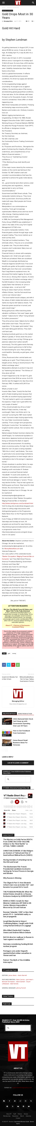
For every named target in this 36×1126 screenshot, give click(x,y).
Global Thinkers (8, 996)
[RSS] (31, 1101)
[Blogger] (4, 1101)
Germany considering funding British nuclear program (18, 945)
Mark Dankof (20, 982)
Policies (20, 1114)
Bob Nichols (14, 984)
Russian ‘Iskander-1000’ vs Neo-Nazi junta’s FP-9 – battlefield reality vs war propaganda (18, 914)
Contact (18, 1118)
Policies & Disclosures (22, 625)
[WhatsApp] (18, 665)
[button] (3, 2)
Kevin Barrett (22, 975)
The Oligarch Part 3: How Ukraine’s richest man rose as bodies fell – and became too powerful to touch (18, 885)
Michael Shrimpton (8, 982)
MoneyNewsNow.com (12, 549)
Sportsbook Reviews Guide (21, 1121)
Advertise (28, 1116)
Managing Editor (8, 21)
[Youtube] (29, 1107)
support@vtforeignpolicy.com (22, 1087)
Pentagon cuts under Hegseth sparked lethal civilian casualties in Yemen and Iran (17, 953)
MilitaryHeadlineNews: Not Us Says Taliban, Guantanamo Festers (27, 679)
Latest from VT (8, 835)
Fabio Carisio (20, 979)
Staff (14, 1114)
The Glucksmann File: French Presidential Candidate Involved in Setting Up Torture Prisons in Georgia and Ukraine (18, 870)
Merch (22, 1116)
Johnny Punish (21, 988)
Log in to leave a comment (18, 763)
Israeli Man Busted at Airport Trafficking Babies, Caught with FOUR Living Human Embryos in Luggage (18, 923)
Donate (26, 1114)
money (14, 653)
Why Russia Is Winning (12, 878)
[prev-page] (3, 750)
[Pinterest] (13, 665)
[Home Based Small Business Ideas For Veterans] (7, 742)
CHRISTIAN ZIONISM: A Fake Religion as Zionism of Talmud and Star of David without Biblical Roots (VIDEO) (18, 853)
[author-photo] (18, 698)
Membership (6, 1116)
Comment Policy (18, 627)
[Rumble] (26, 1101)
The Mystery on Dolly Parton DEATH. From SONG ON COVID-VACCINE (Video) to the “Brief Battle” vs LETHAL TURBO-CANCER (18, 842)
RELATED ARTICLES (9, 714)
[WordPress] (23, 1107)
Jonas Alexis (12, 975)
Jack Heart (29, 979)
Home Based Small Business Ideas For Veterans (20, 742)
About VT (9, 625)
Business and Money (13, 7)
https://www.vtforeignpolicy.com (18, 704)
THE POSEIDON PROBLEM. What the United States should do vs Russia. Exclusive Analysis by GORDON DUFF (18, 894)
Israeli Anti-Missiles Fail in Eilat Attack (10, 678)
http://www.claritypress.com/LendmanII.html (17, 503)
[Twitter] (9, 665)
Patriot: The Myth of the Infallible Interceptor (16, 961)
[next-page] (6, 750)
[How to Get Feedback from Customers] (7, 733)
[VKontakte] (18, 1107)
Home (3, 7)
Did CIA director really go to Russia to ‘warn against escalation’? (18, 938)
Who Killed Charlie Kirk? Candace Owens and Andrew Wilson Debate (17, 931)
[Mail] (15, 1101)
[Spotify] (7, 1107)
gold (9, 653)
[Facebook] (4, 665)
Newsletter (15, 1116)
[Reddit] (20, 1101)
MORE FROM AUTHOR (25, 714)
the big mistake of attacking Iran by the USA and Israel (17, 861)
